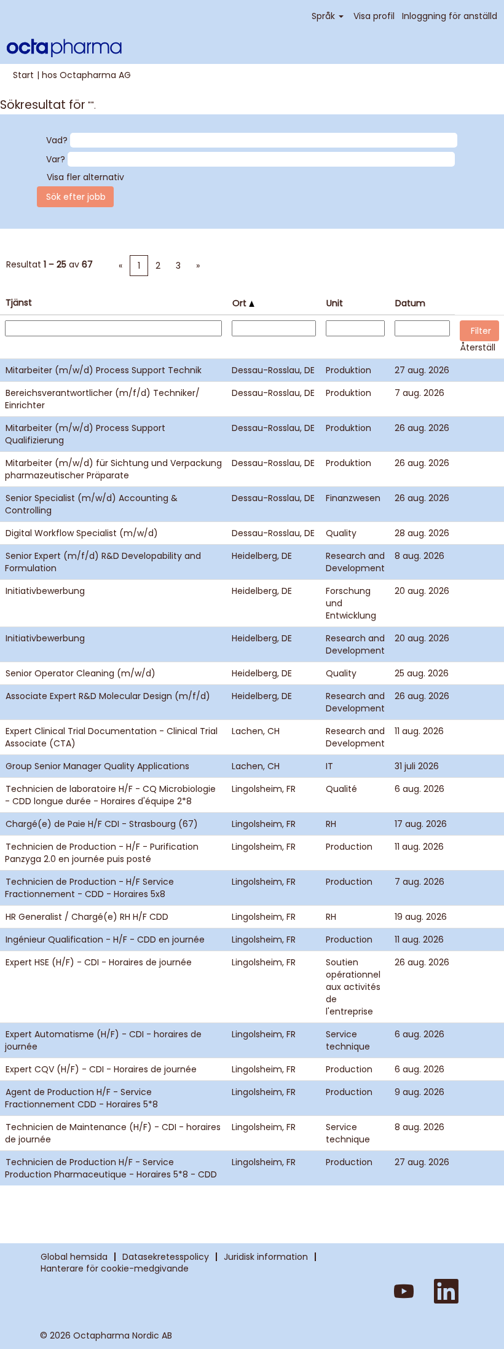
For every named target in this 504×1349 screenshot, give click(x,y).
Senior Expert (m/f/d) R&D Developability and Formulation (103, 562)
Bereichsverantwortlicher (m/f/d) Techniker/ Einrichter (102, 399)
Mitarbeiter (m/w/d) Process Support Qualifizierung (85, 434)
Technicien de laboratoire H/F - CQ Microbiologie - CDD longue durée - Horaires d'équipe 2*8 (110, 795)
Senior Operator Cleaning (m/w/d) (81, 673)
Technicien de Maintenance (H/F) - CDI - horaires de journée (113, 1133)
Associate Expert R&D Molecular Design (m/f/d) (108, 696)
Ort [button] (240, 303)
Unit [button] (334, 303)
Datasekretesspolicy (165, 1257)
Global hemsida (74, 1257)
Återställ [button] (477, 347)
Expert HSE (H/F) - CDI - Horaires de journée (99, 962)
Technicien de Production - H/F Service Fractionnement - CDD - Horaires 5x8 (89, 888)
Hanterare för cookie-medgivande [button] (115, 1268)
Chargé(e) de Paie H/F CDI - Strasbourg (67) (102, 824)
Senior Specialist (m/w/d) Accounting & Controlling (91, 504)
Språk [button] (324, 16)
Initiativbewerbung (45, 591)
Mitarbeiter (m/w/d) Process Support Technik (104, 370)
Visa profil (374, 16)
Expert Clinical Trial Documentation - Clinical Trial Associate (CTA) (111, 737)
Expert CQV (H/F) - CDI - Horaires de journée (101, 1069)
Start (23, 75)
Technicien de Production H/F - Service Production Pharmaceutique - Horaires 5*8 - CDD (111, 1168)
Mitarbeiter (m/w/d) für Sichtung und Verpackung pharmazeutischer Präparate (113, 469)
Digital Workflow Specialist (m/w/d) (82, 533)
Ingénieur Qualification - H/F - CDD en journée (105, 939)
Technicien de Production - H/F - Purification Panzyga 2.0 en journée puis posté (102, 853)
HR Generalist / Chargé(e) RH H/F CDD (87, 917)
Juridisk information (266, 1257)
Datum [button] (410, 303)
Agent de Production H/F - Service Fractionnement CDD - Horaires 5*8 (81, 1098)
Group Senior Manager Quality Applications (97, 766)
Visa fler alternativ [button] (85, 177)
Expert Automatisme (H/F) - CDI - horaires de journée (103, 1040)
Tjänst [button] (19, 302)
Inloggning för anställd (449, 16)
